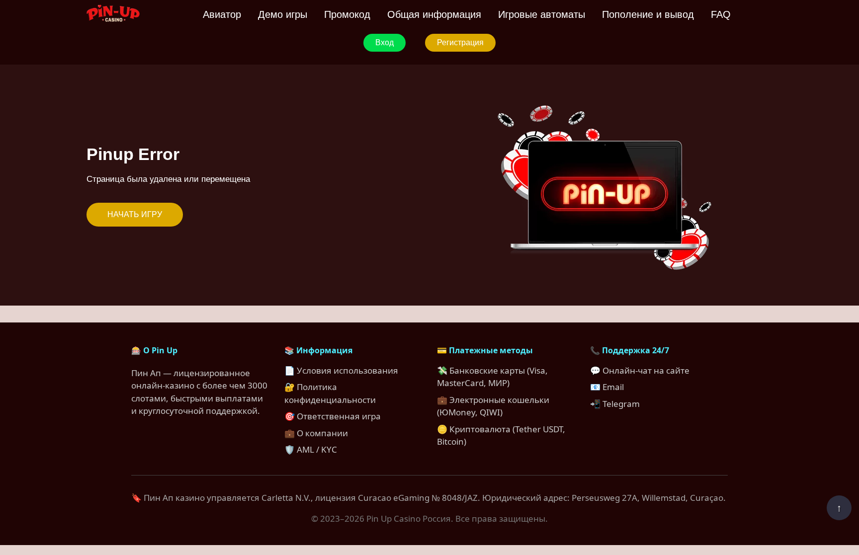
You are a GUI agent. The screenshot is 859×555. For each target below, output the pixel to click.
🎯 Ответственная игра (332, 416)
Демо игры (282, 14)
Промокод (347, 14)
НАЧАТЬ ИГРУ (134, 214)
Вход (384, 42)
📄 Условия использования (341, 370)
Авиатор (222, 14)
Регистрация (460, 42)
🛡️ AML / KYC (310, 449)
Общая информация (434, 14)
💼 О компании (316, 433)
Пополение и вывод (648, 14)
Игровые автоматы (541, 14)
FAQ (721, 14)
